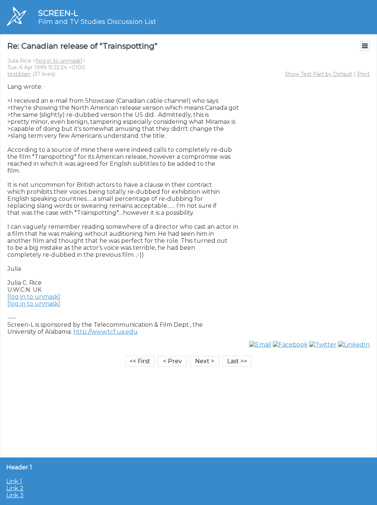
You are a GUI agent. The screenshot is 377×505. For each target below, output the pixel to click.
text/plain (19, 74)
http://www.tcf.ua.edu (105, 331)
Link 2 (15, 488)
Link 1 (14, 481)
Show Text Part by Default (318, 74)
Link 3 (15, 495)
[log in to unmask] (59, 60)
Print (363, 74)
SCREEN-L (58, 13)
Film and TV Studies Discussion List (97, 22)
